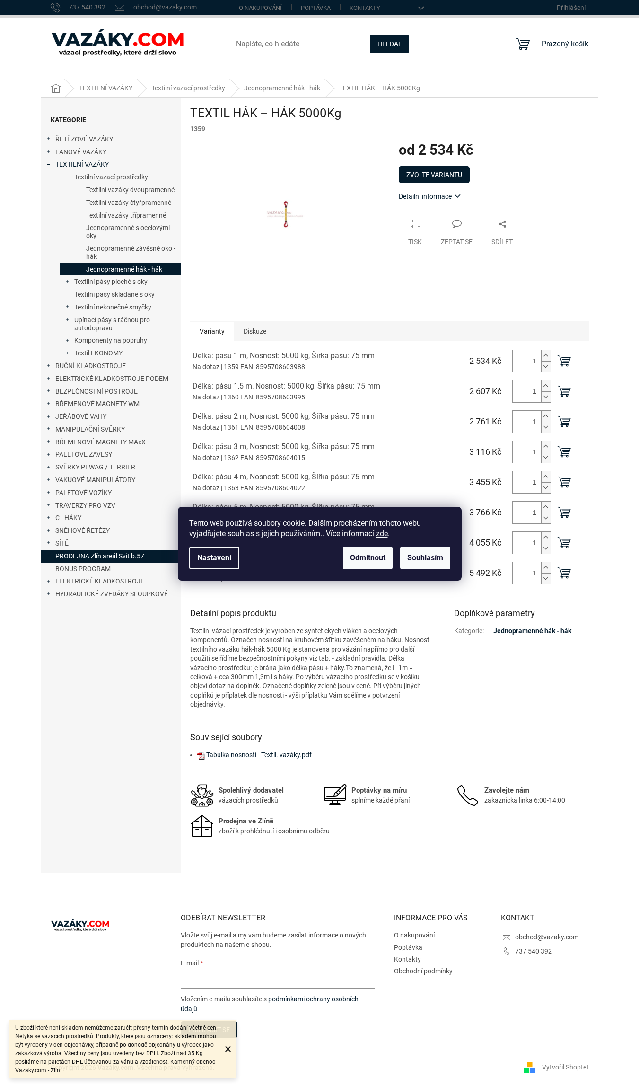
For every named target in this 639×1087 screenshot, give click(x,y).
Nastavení (214, 557)
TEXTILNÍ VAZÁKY (82, 164)
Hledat (389, 44)
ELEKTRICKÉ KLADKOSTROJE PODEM (111, 378)
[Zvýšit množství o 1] (546, 355)
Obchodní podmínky (423, 971)
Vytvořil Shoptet (565, 1067)
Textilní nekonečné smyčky (112, 307)
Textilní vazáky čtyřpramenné (128, 202)
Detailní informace (425, 196)
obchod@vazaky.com (546, 937)
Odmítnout (367, 557)
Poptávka (316, 7)
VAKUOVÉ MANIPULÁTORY (95, 480)
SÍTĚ (62, 543)
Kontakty (365, 7)
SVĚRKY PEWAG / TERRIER (95, 467)
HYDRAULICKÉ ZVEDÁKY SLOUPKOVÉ (111, 594)
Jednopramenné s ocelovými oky (128, 231)
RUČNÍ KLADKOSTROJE (90, 366)
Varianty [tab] (212, 331)
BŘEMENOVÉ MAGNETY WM (97, 403)
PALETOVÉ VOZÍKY (83, 492)
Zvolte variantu (434, 174)
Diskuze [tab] (255, 331)
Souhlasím (425, 557)
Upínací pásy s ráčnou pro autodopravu (112, 324)
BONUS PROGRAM (83, 569)
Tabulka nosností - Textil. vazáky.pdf (259, 755)
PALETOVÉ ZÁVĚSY (83, 454)
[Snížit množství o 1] (546, 366)
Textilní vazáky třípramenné (126, 215)
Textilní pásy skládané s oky (114, 294)
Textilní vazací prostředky (111, 177)
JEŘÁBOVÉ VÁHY (80, 416)
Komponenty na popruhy (110, 340)
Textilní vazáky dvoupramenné (130, 190)
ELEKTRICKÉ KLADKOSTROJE (99, 581)
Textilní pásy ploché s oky (111, 281)
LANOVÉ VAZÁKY (80, 152)
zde (382, 533)
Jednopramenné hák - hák (124, 269)
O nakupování (260, 7)
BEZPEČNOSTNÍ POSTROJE (96, 391)
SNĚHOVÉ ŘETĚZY (82, 530)
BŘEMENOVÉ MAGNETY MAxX (100, 442)
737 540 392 (533, 951)
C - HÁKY (68, 517)
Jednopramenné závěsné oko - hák (130, 252)
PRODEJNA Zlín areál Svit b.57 (99, 556)
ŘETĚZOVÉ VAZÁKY (84, 139)
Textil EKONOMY (98, 353)
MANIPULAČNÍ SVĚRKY (90, 429)
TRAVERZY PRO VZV (85, 505)
